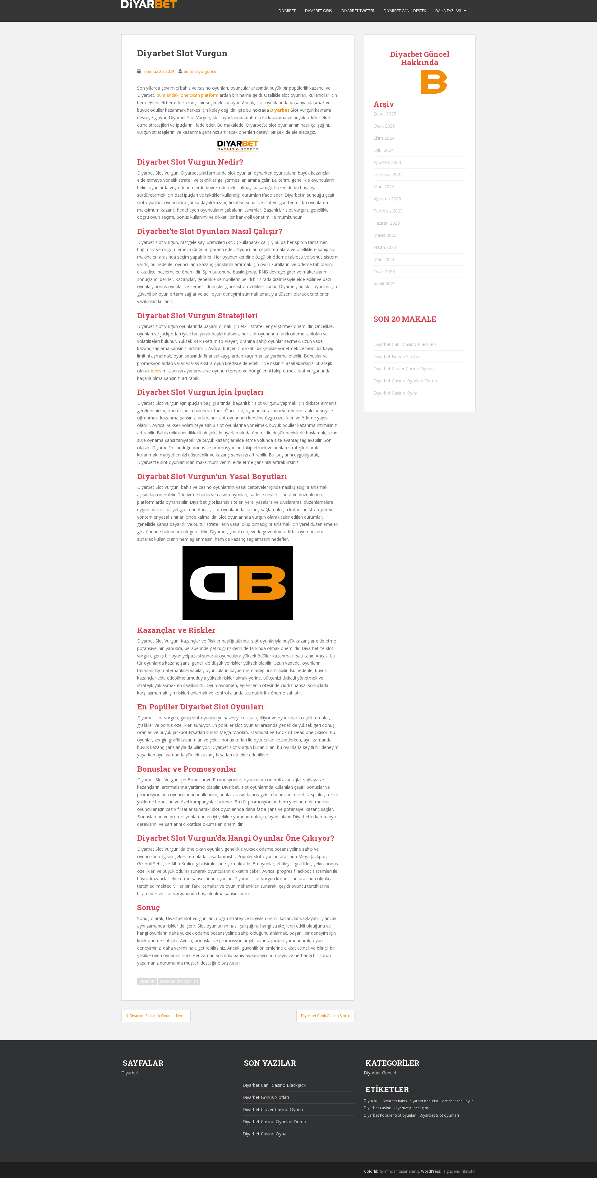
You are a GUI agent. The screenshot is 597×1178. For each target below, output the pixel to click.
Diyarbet (287, 10)
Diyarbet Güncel (380, 1073)
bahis (156, 371)
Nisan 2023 (384, 247)
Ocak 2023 (384, 271)
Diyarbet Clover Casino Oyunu (403, 369)
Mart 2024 (383, 186)
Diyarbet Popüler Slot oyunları (390, 1115)
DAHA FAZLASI (448, 10)
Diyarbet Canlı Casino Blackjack (405, 344)
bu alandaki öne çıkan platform (188, 95)
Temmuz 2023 (388, 211)
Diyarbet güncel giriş (411, 1108)
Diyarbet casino (377, 1107)
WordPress (431, 1171)
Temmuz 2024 (388, 174)
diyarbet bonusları (424, 1101)
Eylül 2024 (383, 150)
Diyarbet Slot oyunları (179, 981)
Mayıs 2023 (384, 235)
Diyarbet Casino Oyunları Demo (405, 381)
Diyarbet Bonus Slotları (396, 356)
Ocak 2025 (384, 126)
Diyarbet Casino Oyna (395, 393)
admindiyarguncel (200, 71)
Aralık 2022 (384, 284)
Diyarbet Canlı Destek (405, 10)
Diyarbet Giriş (318, 10)
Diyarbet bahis (395, 1100)
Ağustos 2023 (387, 199)
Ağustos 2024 (387, 162)
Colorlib (371, 1171)
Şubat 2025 (384, 114)
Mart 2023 (383, 259)
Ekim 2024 (383, 138)
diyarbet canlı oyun (458, 1101)
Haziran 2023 (386, 223)
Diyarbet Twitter (357, 10)
